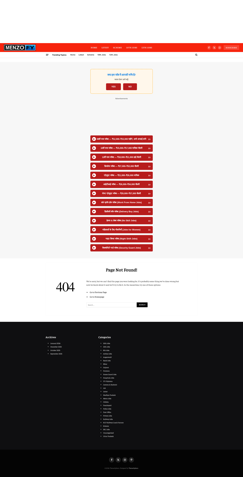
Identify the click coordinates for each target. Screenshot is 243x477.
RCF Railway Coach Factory (113, 422)
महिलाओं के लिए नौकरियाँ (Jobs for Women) (121, 229)
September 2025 (56, 353)
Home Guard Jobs (109, 374)
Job (104, 388)
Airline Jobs (107, 353)
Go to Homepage (97, 296)
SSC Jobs (106, 429)
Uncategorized (108, 433)
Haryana (106, 371)
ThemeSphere (133, 468)
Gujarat (106, 367)
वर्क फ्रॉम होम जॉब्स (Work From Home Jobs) (121, 202)
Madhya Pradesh (109, 395)
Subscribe (231, 47)
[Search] (196, 54)
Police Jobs (107, 409)
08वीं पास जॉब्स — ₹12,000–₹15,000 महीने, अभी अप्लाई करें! (121, 139)
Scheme (117, 47)
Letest (105, 47)
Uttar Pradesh (108, 436)
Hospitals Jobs (108, 378)
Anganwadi (107, 357)
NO (130, 86)
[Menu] (47, 55)
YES (113, 86)
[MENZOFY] (20, 47)
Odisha (106, 402)
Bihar (105, 364)
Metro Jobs (107, 398)
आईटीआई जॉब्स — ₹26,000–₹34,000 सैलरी (121, 184)
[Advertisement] (121, 21)
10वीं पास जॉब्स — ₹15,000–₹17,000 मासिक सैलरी (121, 148)
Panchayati (107, 405)
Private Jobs (107, 415)
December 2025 (56, 347)
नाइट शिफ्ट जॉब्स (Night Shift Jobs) (121, 238)
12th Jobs (146, 47)
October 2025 (55, 350)
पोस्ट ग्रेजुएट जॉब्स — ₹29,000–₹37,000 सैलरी (121, 193)
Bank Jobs (107, 360)
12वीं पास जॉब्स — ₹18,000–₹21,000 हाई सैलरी (121, 157)
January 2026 (55, 343)
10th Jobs (131, 47)
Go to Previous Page (98, 292)
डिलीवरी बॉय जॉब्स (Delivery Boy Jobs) (121, 211)
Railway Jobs (108, 419)
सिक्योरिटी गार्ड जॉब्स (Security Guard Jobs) (121, 248)
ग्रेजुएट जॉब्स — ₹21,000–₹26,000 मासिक (121, 175)
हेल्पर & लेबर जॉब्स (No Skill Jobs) (121, 220)
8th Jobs (106, 350)
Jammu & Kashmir (110, 384)
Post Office (107, 412)
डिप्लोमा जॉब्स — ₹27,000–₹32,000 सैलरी (121, 166)
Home (94, 47)
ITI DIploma (108, 381)
